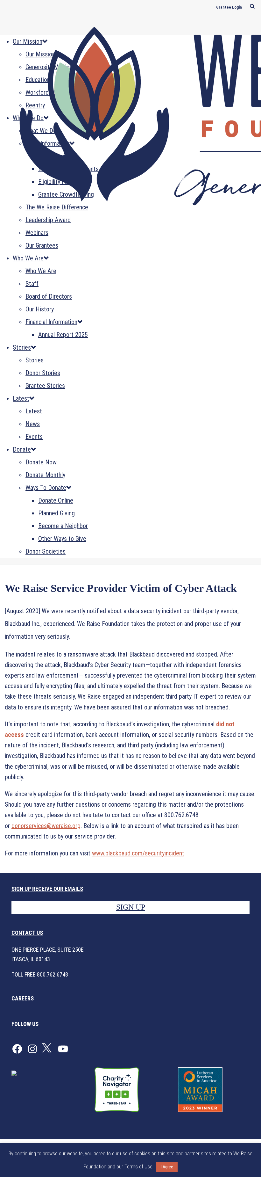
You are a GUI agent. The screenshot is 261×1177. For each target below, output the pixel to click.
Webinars (36, 232)
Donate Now (41, 462)
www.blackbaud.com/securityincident (138, 853)
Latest (21, 398)
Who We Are (28, 258)
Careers (22, 998)
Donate (22, 449)
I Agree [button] (167, 1166)
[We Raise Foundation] (130, 110)
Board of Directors (48, 296)
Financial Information (51, 322)
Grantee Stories (45, 385)
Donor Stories (42, 373)
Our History (39, 309)
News (32, 424)
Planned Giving (56, 513)
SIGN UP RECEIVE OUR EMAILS (47, 888)
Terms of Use (138, 1167)
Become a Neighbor (63, 526)
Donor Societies (45, 551)
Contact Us (27, 932)
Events (34, 436)
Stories (22, 347)
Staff (32, 283)
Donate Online (55, 500)
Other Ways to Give (62, 538)
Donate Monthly (45, 475)
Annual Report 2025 (63, 334)
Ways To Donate (45, 487)
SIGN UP (130, 907)
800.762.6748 (52, 974)
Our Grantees (41, 245)
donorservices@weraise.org (46, 826)
